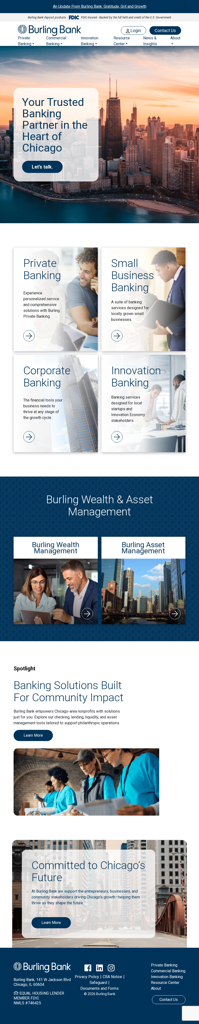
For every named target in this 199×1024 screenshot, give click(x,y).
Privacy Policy (87, 976)
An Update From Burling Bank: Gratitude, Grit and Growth (99, 6)
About (156, 988)
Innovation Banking (89, 41)
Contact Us (165, 30)
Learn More (33, 735)
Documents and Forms (99, 988)
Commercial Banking (56, 41)
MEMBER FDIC (26, 998)
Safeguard (98, 982)
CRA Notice (112, 976)
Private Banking (24, 41)
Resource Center (165, 982)
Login (135, 30)
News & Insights (150, 41)
